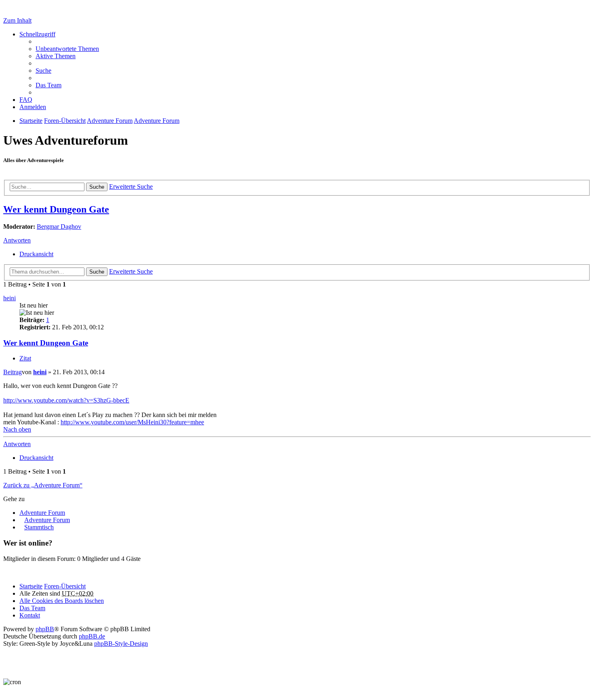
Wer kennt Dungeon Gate (56, 209)
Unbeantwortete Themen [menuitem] (67, 48)
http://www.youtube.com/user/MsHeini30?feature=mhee (132, 422)
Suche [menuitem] (43, 70)
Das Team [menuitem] (48, 85)
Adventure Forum (42, 512)
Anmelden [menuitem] (32, 106)
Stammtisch (39, 527)
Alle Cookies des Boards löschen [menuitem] (61, 600)
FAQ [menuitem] (25, 99)
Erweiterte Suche (131, 186)
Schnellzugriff (37, 34)
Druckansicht (36, 254)
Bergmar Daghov (59, 226)
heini (9, 298)
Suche (96, 187)
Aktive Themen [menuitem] (56, 56)
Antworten (17, 240)
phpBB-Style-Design (121, 643)
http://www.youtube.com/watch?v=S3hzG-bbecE (66, 400)
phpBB (45, 629)
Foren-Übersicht (65, 586)
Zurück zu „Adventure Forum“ (42, 485)
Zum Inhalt (17, 20)
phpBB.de (92, 636)
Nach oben (17, 429)
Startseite (30, 586)
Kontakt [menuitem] (29, 615)
